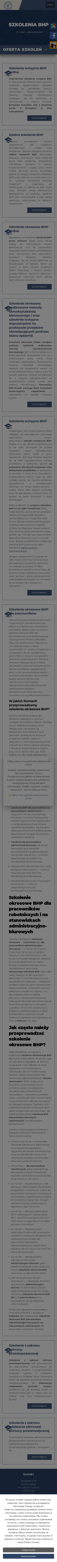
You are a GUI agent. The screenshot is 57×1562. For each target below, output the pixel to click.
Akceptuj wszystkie (28, 1556)
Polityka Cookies (28, 1550)
